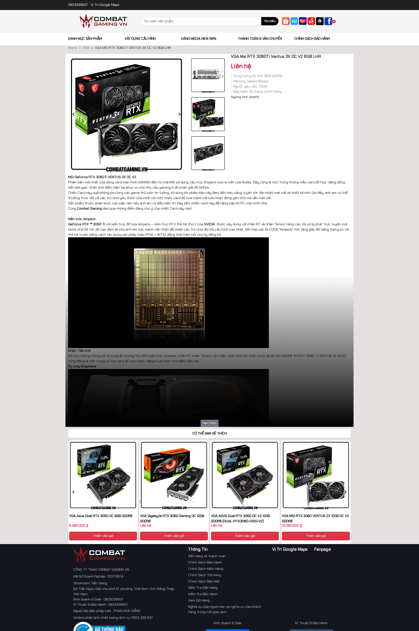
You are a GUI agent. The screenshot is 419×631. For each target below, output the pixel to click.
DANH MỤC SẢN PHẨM (85, 38)
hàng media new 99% (198, 38)
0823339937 (78, 4)
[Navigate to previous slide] (73, 114)
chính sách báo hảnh (312, 38)
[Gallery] (126, 114)
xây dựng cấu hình (140, 38)
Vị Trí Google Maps (105, 4)
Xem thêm (210, 423)
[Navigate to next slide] (179, 114)
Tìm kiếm (270, 21)
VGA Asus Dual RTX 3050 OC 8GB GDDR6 (100, 516)
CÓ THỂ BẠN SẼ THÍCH (209, 433)
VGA (86, 47)
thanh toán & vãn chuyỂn (260, 38)
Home (72, 47)
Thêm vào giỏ (103, 535)
